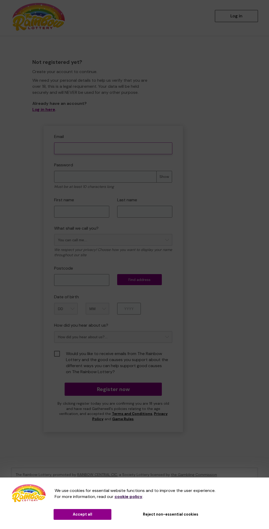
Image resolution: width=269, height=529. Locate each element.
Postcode (63, 268)
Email (59, 136)
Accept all (82, 514)
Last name (127, 200)
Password (63, 165)
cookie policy (128, 496)
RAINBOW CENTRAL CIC (97, 474)
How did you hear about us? (81, 325)
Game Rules (123, 419)
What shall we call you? (76, 228)
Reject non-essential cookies (170, 514)
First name (64, 200)
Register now (113, 389)
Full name (37, 122)
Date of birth (66, 297)
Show (164, 176)
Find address (139, 279)
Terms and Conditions (132, 414)
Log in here (43, 109)
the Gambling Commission (194, 474)
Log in (236, 16)
